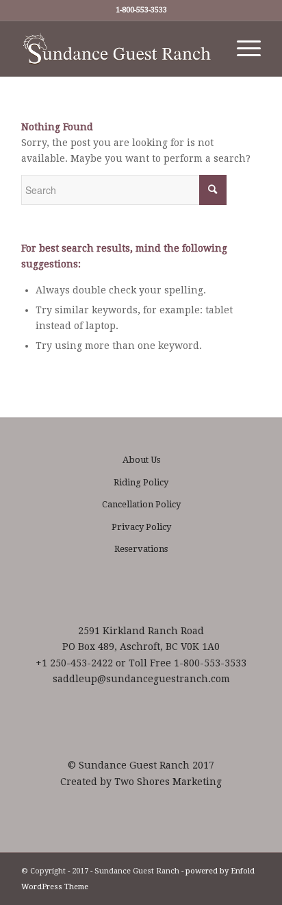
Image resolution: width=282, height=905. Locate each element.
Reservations (141, 549)
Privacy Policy (141, 527)
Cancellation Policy (141, 504)
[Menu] (242, 48)
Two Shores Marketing (168, 781)
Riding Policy (141, 482)
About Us (141, 460)
